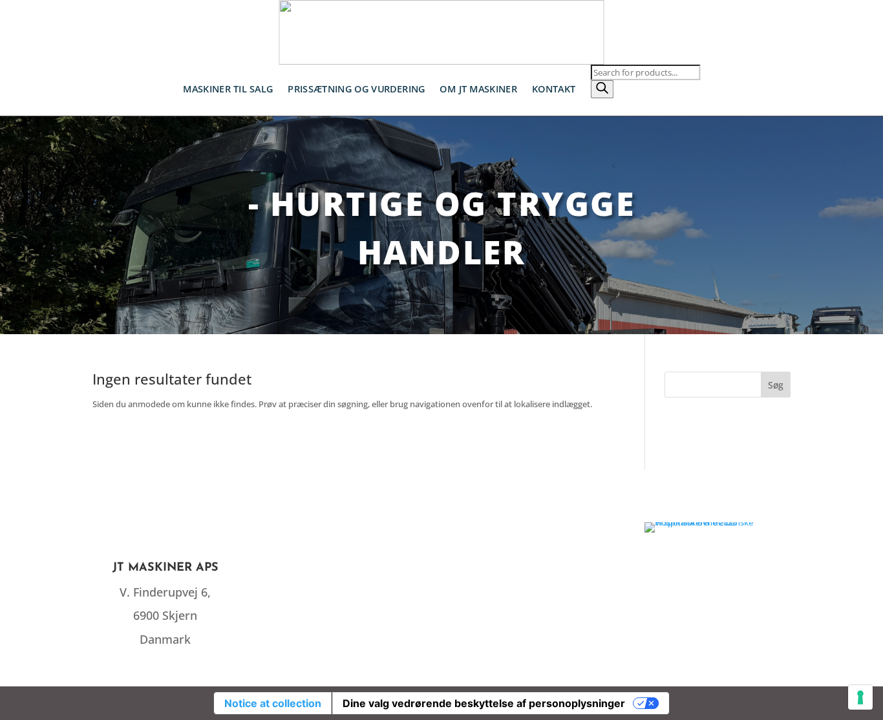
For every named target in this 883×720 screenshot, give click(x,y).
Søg (775, 385)
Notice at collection (272, 703)
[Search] (601, 89)
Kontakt (554, 89)
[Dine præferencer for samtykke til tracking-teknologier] (860, 697)
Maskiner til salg (228, 89)
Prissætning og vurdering (356, 89)
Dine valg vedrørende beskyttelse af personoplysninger (484, 703)
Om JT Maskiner (478, 89)
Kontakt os (534, 568)
